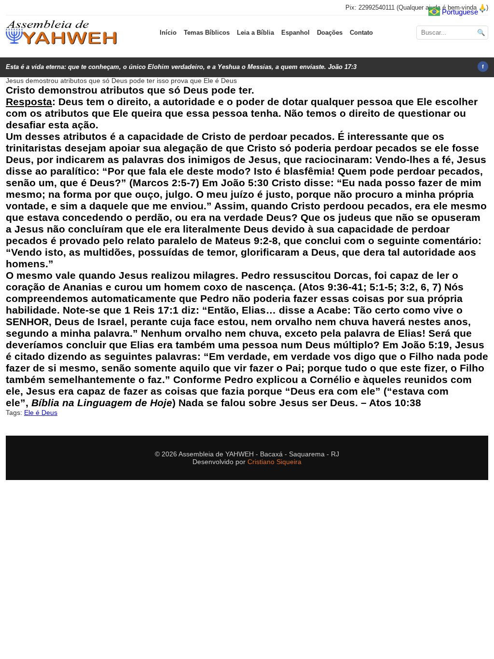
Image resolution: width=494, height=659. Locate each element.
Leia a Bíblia (255, 32)
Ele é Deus (40, 412)
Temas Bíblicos (207, 32)
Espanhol (295, 32)
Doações (330, 32)
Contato (361, 32)
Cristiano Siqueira (274, 462)
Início (168, 32)
